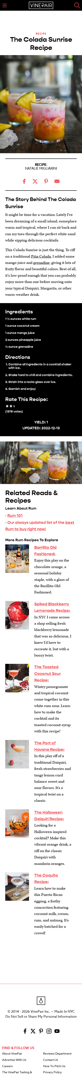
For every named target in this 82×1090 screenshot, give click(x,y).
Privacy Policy (52, 1072)
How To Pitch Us (54, 1066)
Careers (7, 1066)
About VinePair (12, 1053)
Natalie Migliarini (41, 168)
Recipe (41, 33)
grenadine (41, 262)
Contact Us (50, 1060)
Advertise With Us (14, 1060)
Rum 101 (14, 515)
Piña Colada (41, 256)
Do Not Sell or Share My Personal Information (41, 1016)
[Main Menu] (5, 5)
